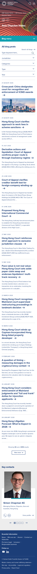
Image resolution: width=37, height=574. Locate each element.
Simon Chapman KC (14, 503)
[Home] (10, 4)
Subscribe (5, 539)
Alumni (20, 537)
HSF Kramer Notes (21, 13)
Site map (4, 565)
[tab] (15, 523)
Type (4, 69)
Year (3, 74)
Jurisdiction (6, 58)
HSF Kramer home (7, 13)
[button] (30, 4)
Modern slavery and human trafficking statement (16, 562)
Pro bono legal (7, 542)
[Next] (26, 523)
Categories (6, 63)
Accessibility (12, 565)
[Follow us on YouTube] (3, 552)
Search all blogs (27, 49)
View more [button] (17, 453)
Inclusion (17, 542)
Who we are (11, 537)
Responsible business (9, 544)
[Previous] (10, 523)
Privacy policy (6, 568)
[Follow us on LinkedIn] (7, 552)
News (4, 537)
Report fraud (15, 568)
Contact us (28, 537)
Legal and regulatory (24, 565)
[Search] (28, 8)
